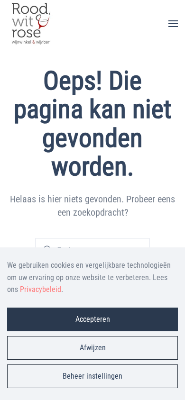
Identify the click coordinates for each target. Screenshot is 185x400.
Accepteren (92, 319)
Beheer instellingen (92, 376)
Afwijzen (93, 347)
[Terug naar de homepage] (31, 23)
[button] (173, 23)
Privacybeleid (40, 289)
